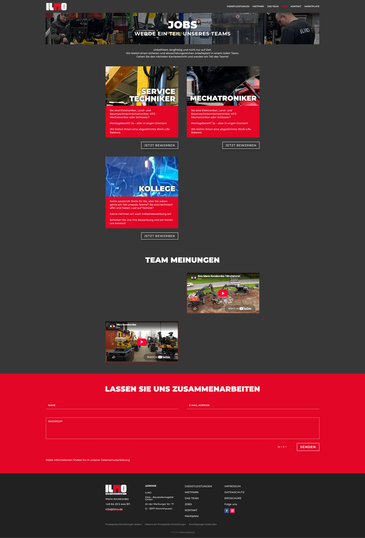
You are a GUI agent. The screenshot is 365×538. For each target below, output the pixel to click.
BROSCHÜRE (233, 498)
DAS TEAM (273, 6)
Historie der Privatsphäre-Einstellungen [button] (165, 524)
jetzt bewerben (159, 145)
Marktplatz (311, 6)
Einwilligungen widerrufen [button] (203, 524)
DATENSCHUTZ (234, 492)
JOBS (285, 6)
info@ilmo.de (114, 509)
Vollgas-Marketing (187, 532)
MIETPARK (258, 6)
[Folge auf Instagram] (232, 510)
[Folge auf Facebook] (226, 510)
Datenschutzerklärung (115, 460)
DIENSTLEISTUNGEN (238, 6)
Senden (308, 447)
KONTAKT (296, 6)
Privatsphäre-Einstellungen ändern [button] (124, 524)
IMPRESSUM (232, 486)
